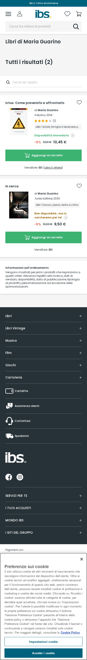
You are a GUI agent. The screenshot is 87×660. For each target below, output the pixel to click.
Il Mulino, (40, 115)
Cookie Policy (70, 632)
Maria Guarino (48, 110)
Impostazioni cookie (43, 641)
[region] (43, 606)
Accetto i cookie (43, 653)
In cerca (12, 186)
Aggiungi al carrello (47, 155)
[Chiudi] (82, 559)
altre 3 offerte (53, 167)
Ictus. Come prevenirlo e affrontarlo (34, 103)
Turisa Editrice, (43, 198)
